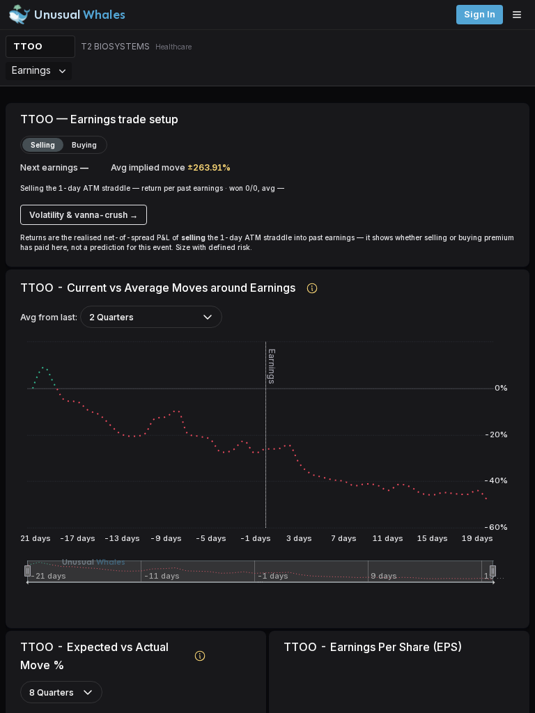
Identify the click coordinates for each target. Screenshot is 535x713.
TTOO (27, 46)
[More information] (312, 287)
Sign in (479, 14)
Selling (43, 145)
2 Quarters (111, 317)
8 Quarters (51, 692)
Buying (84, 145)
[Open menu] (520, 14)
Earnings (31, 70)
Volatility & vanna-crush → (83, 215)
